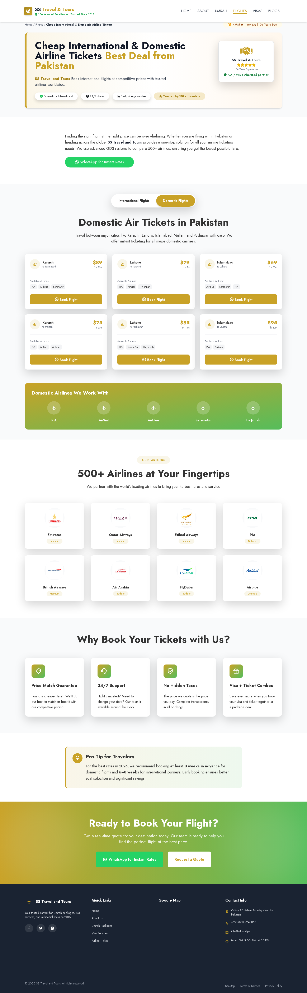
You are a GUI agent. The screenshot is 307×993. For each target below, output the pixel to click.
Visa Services (100, 933)
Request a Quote (189, 859)
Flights (240, 10)
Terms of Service (250, 986)
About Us (97, 918)
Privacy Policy (273, 986)
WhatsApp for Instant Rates (101, 162)
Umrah (221, 10)
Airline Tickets (100, 941)
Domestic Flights (175, 200)
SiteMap (230, 986)
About (203, 10)
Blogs (274, 10)
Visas (257, 10)
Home (186, 10)
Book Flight (68, 299)
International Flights (134, 200)
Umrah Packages (102, 926)
